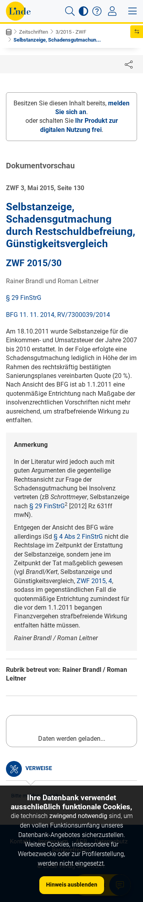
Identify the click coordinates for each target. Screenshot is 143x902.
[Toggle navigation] (112, 11)
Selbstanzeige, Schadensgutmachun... (57, 40)
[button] (70, 11)
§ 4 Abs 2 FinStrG (78, 536)
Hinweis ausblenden (71, 884)
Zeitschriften (33, 32)
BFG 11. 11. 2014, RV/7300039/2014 (58, 314)
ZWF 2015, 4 (94, 581)
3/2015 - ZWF (71, 32)
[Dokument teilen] (129, 64)
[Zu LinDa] (18, 11)
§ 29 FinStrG (23, 297)
